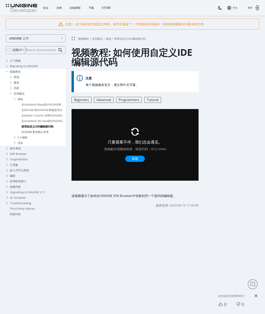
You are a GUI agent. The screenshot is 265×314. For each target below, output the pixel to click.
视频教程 (15, 71)
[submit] (60, 50)
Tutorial (152, 100)
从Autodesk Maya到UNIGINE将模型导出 (43, 104)
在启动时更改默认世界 (35, 132)
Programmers (129, 100)
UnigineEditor (19, 159)
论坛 (45, 7)
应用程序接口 (18, 181)
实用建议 (19, 93)
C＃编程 (23, 137)
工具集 (14, 165)
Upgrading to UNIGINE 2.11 (27, 192)
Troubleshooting (20, 203)
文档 (59, 7)
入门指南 (15, 60)
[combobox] (232, 8)
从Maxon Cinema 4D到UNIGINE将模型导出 (43, 115)
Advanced (104, 100)
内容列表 (15, 214)
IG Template (18, 197)
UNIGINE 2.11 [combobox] (19, 38)
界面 (16, 77)
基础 (20, 99)
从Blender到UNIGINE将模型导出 (41, 110)
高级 (16, 88)
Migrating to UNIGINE (24, 66)
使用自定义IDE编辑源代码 (37, 126)
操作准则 (15, 148)
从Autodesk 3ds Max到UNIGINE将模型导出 (43, 121)
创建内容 (15, 187)
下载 (91, 7)
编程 (12, 176)
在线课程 (75, 7)
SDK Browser (18, 154)
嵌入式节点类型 (19, 170)
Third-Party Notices (22, 208)
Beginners (81, 100)
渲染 (20, 143)
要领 (16, 82)
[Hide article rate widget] (256, 296)
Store (106, 7)
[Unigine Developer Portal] (21, 8)
